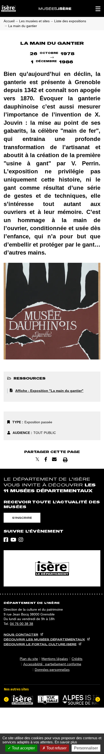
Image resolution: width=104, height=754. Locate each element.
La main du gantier (22, 26)
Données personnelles (52, 669)
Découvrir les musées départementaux (44, 639)
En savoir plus (66, 742)
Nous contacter (21, 634)
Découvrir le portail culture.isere (40, 644)
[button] (98, 8)
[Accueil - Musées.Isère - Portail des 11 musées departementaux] (55, 8)
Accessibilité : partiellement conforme (52, 664)
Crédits (77, 659)
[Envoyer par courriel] (54, 459)
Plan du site (29, 659)
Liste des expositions (70, 21)
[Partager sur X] (37, 459)
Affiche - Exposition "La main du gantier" (49, 391)
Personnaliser (86, 748)
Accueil (9, 21)
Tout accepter (23, 748)
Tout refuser (56, 748)
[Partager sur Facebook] (45, 459)
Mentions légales (55, 659)
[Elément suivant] (97, 699)
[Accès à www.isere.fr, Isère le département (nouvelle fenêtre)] (52, 568)
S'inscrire (22, 517)
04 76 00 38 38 (21, 624)
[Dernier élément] (6, 699)
